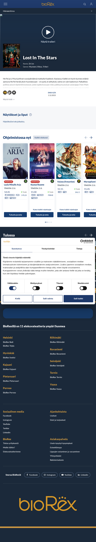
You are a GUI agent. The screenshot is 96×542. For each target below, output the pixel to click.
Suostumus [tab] (17, 249)
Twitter (6, 428)
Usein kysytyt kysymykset (61, 443)
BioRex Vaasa (56, 389)
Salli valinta (48, 299)
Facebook (7, 415)
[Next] (91, 138)
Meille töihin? (9, 447)
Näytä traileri (48, 41)
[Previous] (86, 138)
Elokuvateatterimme (11, 451)
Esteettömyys (56, 447)
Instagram (7, 420)
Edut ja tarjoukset (58, 420)
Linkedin (6, 432)
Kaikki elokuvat (41, 137)
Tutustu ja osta (15, 214)
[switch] (36, 288)
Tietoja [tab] (79, 249)
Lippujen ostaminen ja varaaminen (65, 451)
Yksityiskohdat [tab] (48, 249)
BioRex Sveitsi (9, 357)
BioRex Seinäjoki (57, 365)
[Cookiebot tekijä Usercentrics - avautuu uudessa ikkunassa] (82, 241)
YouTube (6, 424)
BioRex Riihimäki (57, 342)
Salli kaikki (78, 299)
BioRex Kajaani (9, 369)
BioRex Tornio (56, 377)
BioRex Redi (8, 342)
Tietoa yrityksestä (10, 443)
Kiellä (17, 299)
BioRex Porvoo (9, 392)
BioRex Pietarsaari (11, 381)
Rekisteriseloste (57, 460)
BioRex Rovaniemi (58, 354)
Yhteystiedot (55, 456)
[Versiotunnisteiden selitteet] (30, 114)
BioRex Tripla (8, 346)
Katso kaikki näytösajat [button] (42, 210)
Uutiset (53, 415)
